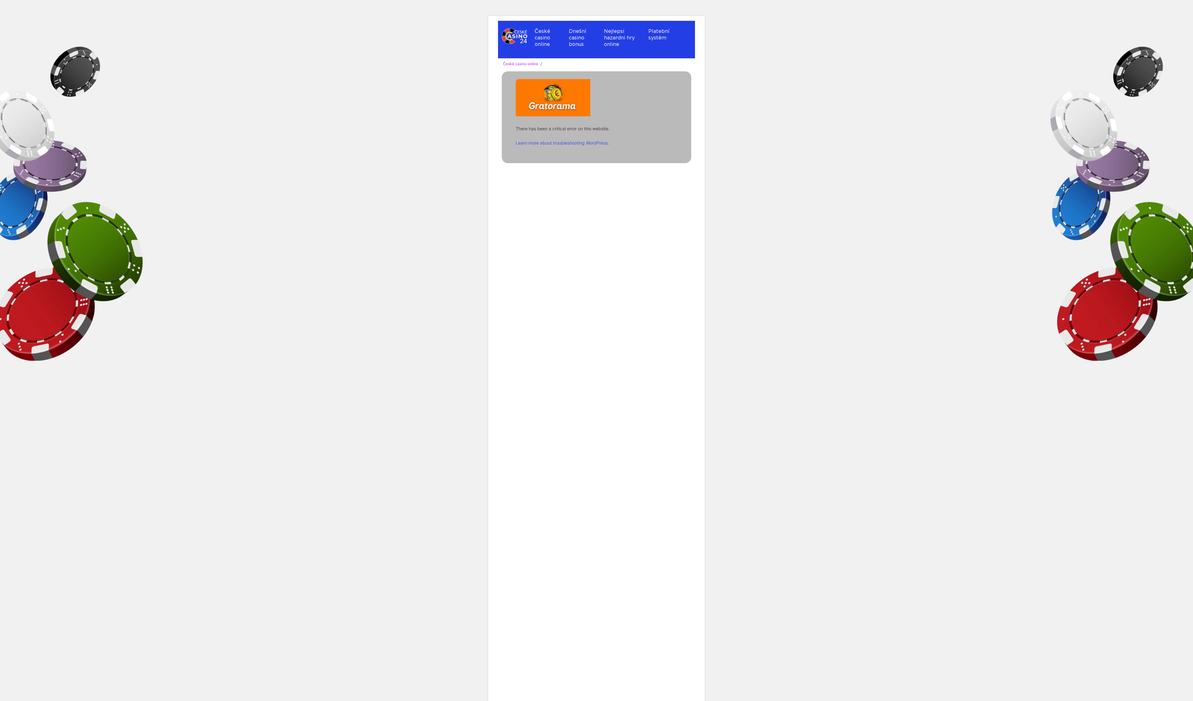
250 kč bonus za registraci (593, 197)
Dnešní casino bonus (577, 38)
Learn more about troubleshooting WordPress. (562, 142)
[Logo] (514, 36)
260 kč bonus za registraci (593, 210)
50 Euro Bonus (579, 185)
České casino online (542, 38)
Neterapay (661, 53)
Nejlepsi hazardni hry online (619, 38)
